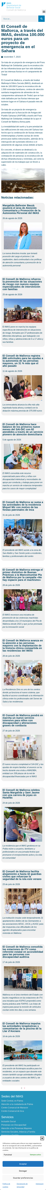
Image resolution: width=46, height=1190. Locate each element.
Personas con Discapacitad (13, 1125)
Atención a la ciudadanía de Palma (17, 1104)
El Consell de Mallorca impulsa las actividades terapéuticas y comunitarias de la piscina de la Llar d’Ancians (22, 1027)
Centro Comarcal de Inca (12, 1111)
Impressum (39, 1184)
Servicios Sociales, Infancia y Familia (18, 1132)
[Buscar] (41, 18)
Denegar (23, 1171)
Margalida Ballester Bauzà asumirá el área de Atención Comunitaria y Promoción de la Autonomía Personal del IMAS (21, 209)
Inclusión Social (8, 1121)
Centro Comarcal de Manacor (14, 1108)
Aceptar (23, 1164)
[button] (42, 1138)
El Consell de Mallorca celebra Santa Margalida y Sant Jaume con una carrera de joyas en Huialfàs (21, 794)
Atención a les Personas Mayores (16, 1128)
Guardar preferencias (23, 1178)
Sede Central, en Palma (12, 1101)
